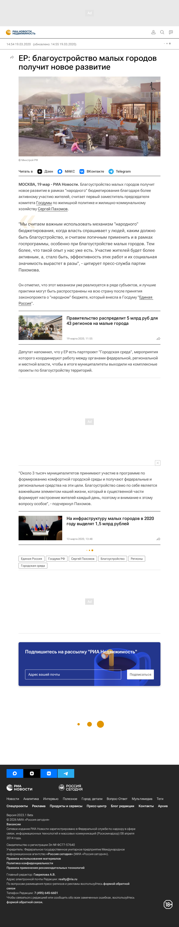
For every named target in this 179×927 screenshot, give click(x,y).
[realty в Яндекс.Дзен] (32, 773)
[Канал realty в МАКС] (15, 773)
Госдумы (44, 202)
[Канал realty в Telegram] (66, 773)
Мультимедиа (142, 799)
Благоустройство (113, 558)
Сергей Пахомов (53, 208)
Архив (163, 806)
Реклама (38, 806)
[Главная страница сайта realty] (28, 32)
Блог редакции (122, 806)
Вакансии (14, 824)
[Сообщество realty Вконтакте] (49, 773)
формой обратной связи (24, 902)
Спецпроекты (17, 806)
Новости (13, 799)
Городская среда (33, 565)
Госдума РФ (56, 558)
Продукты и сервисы (66, 806)
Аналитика (31, 799)
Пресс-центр (97, 806)
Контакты (146, 806)
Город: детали (92, 799)
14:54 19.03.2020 (19, 44)
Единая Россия (31, 558)
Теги (160, 799)
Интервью (51, 799)
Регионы (137, 558)
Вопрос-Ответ (117, 799)
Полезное (70, 799)
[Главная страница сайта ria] (7, 32)
